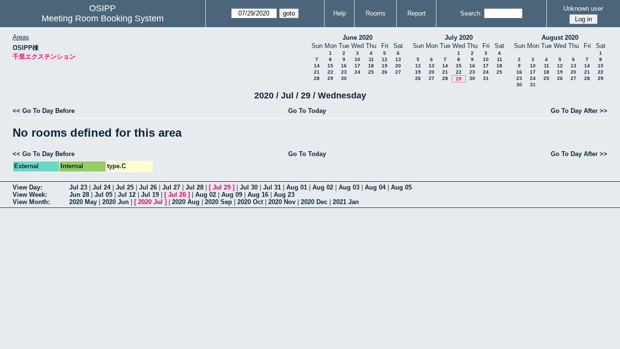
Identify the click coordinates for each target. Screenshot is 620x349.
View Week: (30, 194)
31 (486, 78)
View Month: (31, 202)
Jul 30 (249, 187)
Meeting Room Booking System (103, 18)
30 (344, 78)
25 (371, 72)
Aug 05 (401, 187)
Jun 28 (79, 194)
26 (385, 72)
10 (357, 59)
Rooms (376, 13)
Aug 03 (349, 187)
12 (385, 59)
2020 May (83, 202)
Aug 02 (322, 187)
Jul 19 (150, 194)
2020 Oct (250, 202)
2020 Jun (115, 202)
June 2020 (357, 37)
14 (317, 65)
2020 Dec (314, 202)
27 (398, 72)
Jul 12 (127, 194)
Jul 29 (222, 187)
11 (371, 59)
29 (330, 78)
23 (344, 72)
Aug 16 (258, 194)
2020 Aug (186, 202)
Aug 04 (375, 187)
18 (371, 65)
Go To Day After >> (579, 110)
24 (357, 72)
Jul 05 (103, 194)
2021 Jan (346, 202)
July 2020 (459, 37)
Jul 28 (194, 187)
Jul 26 (148, 187)
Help (339, 13)
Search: (471, 13)
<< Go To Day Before (44, 110)
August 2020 (560, 37)
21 (317, 72)
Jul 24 (101, 187)
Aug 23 (284, 194)
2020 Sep (218, 202)
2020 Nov (281, 202)
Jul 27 (171, 187)
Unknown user (583, 8)
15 (330, 65)
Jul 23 (78, 187)
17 (357, 65)
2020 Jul (150, 202)
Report (416, 13)
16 (344, 65)
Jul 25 (125, 187)
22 (330, 72)
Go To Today (307, 110)
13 (398, 59)
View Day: (27, 187)
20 (398, 65)
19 (385, 65)
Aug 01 (296, 187)
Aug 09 (231, 194)
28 (317, 78)
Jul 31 (272, 187)
